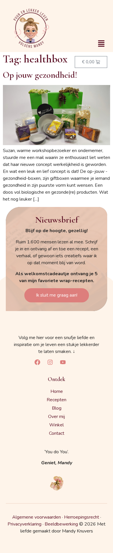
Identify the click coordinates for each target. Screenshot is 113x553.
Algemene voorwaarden (36, 517)
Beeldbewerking (61, 524)
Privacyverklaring (24, 524)
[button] (101, 44)
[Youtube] (63, 362)
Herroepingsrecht (81, 517)
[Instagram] (50, 362)
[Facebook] (37, 362)
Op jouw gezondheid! (40, 75)
